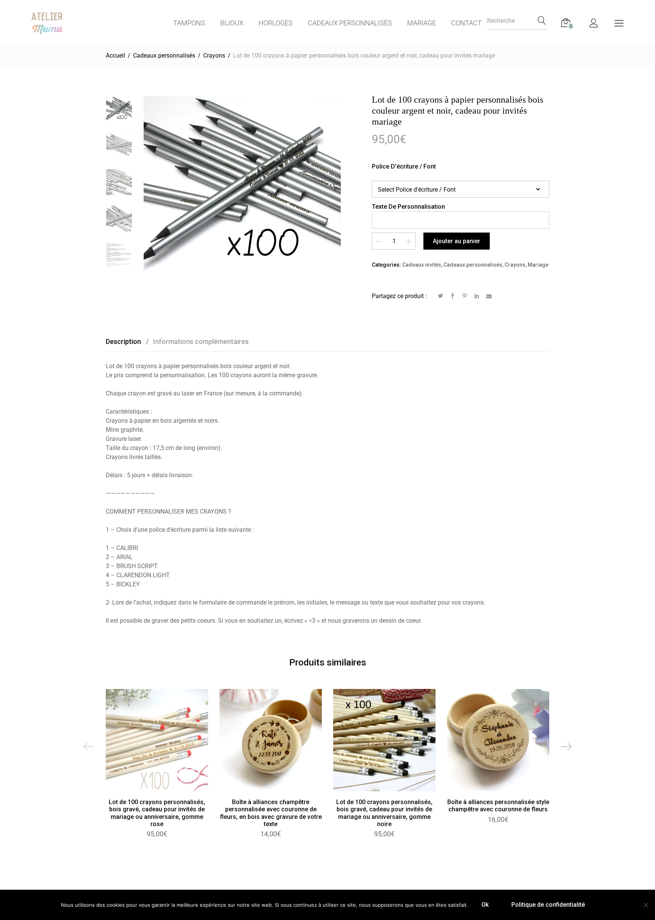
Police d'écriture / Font (404, 166)
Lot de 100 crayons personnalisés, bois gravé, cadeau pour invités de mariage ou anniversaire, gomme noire (384, 813)
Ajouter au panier (456, 241)
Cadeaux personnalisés (350, 23)
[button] (270, 747)
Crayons (515, 265)
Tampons (189, 23)
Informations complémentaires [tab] (201, 341)
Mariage (421, 23)
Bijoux (231, 23)
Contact (466, 23)
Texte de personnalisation (408, 206)
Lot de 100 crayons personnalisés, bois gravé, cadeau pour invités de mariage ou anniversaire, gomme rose (157, 813)
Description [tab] (123, 341)
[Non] (645, 905)
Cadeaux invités (421, 265)
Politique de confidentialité (548, 904)
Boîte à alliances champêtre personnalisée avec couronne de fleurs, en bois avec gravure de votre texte (271, 813)
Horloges (276, 23)
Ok (485, 904)
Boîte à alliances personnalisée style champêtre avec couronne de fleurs (498, 805)
